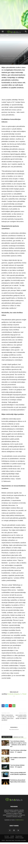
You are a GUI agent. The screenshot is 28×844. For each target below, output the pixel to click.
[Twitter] (6, 705)
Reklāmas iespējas (19, 837)
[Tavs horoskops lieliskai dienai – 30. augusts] (5, 767)
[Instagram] (14, 830)
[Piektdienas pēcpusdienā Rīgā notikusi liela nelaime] (5, 781)
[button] (2, 31)
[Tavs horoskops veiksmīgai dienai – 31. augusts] (5, 752)
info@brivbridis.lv (19, 820)
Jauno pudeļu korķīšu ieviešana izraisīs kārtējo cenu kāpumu (20, 716)
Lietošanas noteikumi (9, 837)
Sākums (2, 35)
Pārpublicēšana (18, 836)
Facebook (10, 694)
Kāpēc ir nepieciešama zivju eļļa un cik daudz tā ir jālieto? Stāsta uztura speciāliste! (8, 717)
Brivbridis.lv (10, 63)
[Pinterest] (10, 705)
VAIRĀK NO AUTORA (18, 737)
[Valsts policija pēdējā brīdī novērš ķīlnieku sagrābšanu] (5, 774)
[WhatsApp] (13, 705)
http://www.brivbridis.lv (14, 729)
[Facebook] (3, 705)
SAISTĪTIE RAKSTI (6, 737)
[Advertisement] (14, 15)
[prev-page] (3, 788)
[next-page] (5, 788)
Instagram (17, 694)
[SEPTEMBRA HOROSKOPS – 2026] (5, 759)
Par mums (7, 836)
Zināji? (7, 35)
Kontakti (12, 836)
